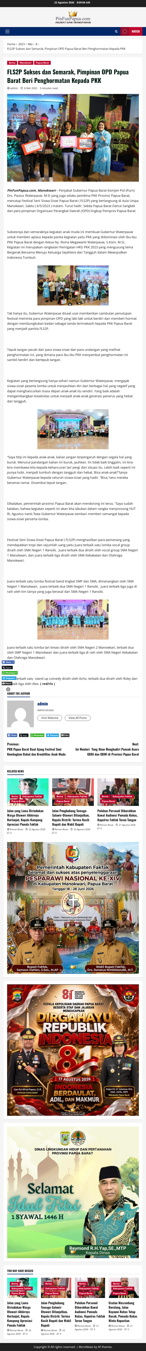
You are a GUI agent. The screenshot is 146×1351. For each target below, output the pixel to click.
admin (14, 88)
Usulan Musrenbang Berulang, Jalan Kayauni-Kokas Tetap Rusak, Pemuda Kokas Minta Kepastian (123, 1311)
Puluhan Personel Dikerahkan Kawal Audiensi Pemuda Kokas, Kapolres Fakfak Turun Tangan (117, 815)
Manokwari (26, 62)
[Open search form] (116, 31)
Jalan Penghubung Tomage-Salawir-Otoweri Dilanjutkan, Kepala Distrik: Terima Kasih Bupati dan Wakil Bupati (70, 817)
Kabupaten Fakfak (32, 796)
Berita (12, 62)
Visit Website (49, 718)
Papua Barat (42, 62)
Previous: (36, 749)
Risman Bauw (16, 829)
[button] (7, 31)
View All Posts (78, 718)
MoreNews (86, 1347)
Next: (107, 749)
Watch (136, 31)
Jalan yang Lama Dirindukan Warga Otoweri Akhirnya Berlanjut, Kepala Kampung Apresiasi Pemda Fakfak (25, 817)
